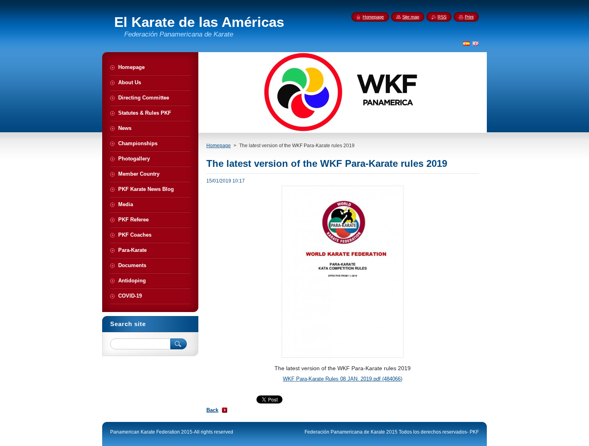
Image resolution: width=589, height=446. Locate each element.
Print (469, 16)
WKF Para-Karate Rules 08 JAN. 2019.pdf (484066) (342, 379)
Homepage (218, 145)
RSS (442, 16)
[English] (475, 43)
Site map (410, 16)
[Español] (466, 43)
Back (212, 410)
